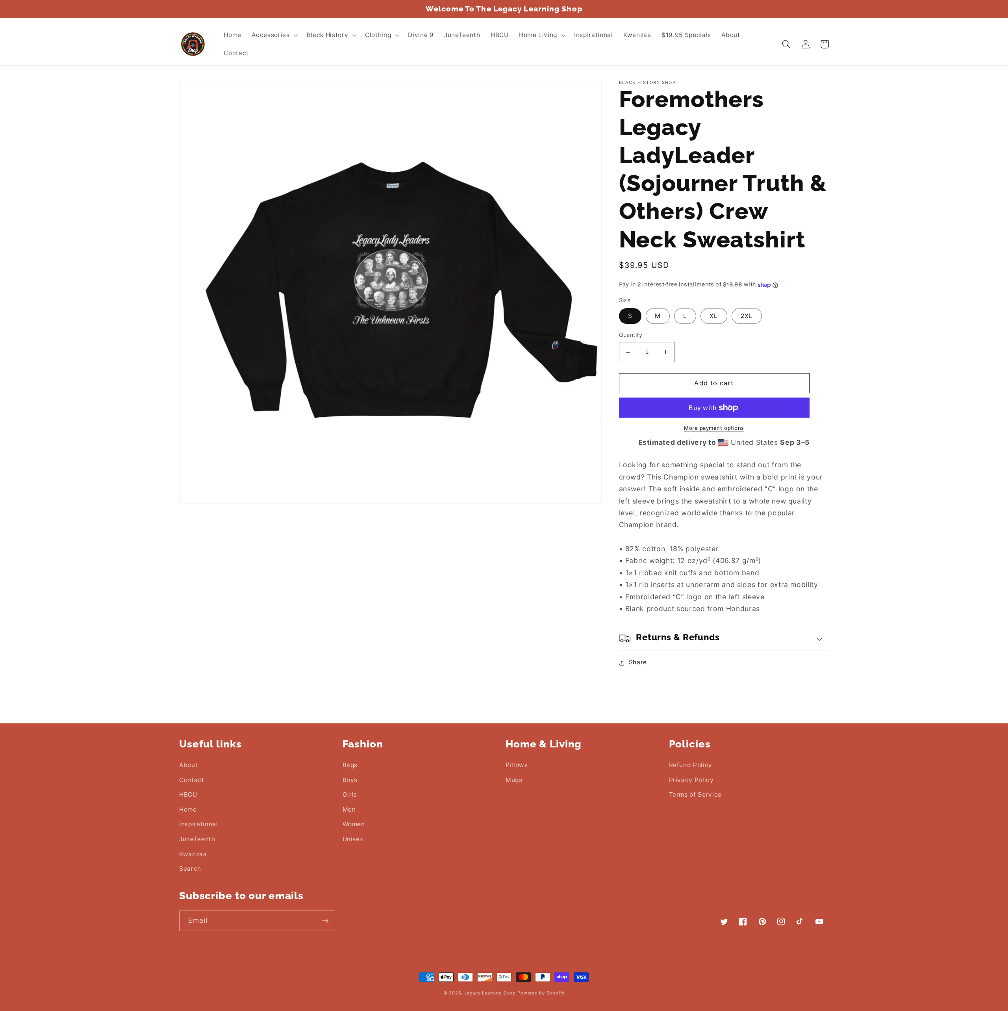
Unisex (353, 839)
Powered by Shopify (541, 993)
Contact (191, 780)
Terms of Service (695, 794)
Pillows (517, 765)
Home (188, 809)
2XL (747, 316)
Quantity (631, 335)
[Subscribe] (325, 921)
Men (349, 809)
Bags (350, 765)
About (188, 765)
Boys (350, 780)
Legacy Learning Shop (489, 993)
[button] (273, 35)
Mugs (514, 780)
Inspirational (198, 824)
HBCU (188, 794)
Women (354, 824)
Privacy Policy (691, 780)
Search (190, 868)
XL (714, 316)
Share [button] (638, 662)
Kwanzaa (193, 854)
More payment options (714, 428)
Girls (350, 794)
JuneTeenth (197, 839)
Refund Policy (691, 765)
